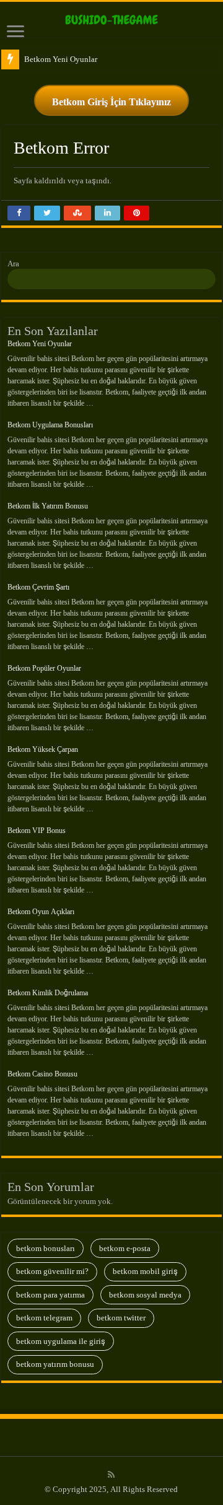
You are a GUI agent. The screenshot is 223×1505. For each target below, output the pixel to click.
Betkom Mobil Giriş (145, 1271)
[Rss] (111, 1474)
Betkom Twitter (121, 1317)
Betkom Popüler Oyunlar (44, 668)
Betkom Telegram (44, 1317)
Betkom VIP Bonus (36, 830)
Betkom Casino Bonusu (42, 1074)
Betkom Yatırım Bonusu (55, 1364)
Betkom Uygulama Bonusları (50, 425)
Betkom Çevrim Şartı (38, 587)
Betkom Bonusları (45, 1248)
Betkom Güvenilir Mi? (52, 1271)
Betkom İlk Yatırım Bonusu (47, 506)
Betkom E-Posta (125, 1248)
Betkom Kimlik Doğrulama (47, 992)
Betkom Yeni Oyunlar (60, 59)
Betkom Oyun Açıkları (40, 911)
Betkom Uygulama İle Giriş (60, 1341)
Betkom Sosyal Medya (145, 1294)
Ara (13, 263)
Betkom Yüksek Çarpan (42, 749)
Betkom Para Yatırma (50, 1294)
